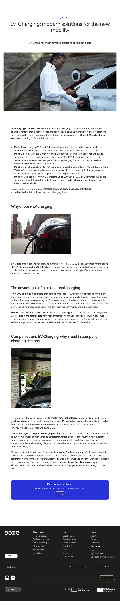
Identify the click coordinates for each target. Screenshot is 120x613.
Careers (94, 539)
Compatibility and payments (102, 556)
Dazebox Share (69, 542)
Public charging (40, 542)
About (93, 535)
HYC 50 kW (68, 556)
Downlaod (37, 553)
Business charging (41, 539)
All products (38, 546)
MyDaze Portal (96, 553)
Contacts (94, 542)
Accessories (38, 549)
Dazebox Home (69, 539)
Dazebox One (69, 535)
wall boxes (58, 443)
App (92, 550)
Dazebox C (67, 546)
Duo (64, 549)
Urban (65, 553)
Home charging (40, 535)
